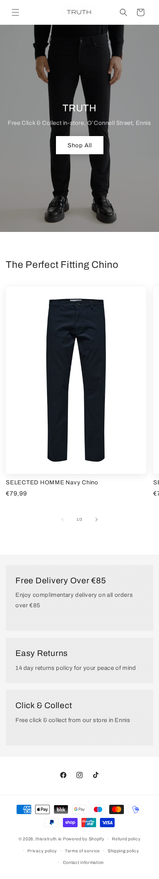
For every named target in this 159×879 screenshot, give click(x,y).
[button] (15, 12)
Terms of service (82, 850)
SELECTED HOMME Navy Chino (52, 482)
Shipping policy (123, 850)
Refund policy (126, 838)
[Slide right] (96, 519)
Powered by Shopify (84, 838)
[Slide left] (62, 519)
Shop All (80, 145)
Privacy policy (42, 850)
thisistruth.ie (49, 838)
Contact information (83, 862)
